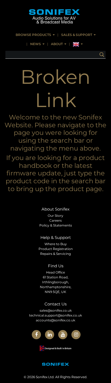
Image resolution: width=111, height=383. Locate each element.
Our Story (55, 216)
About (57, 44)
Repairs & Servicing (55, 254)
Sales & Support (76, 35)
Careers (55, 220)
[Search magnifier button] (102, 54)
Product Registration (56, 249)
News (35, 44)
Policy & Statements (55, 225)
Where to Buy (55, 244)
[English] (78, 44)
